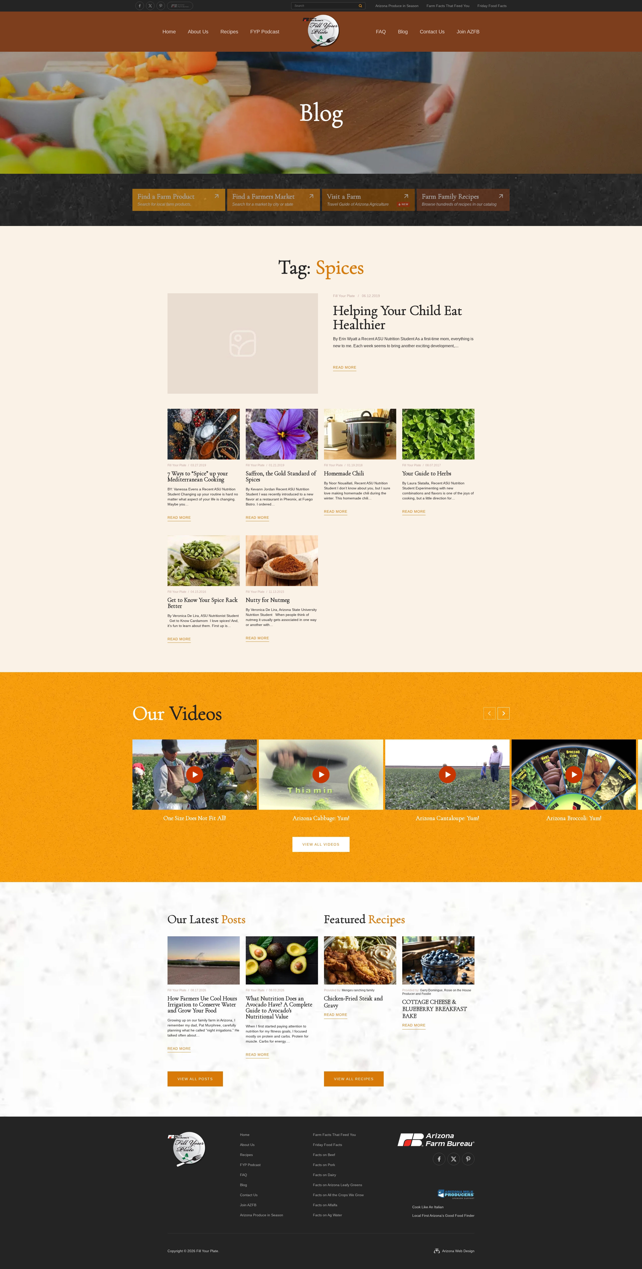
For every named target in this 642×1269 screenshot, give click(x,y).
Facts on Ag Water (327, 1215)
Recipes (229, 31)
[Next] (504, 713)
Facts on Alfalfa (325, 1205)
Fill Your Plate (207, 1251)
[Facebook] (139, 6)
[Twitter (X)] (150, 6)
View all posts (195, 1079)
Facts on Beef (324, 1155)
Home (169, 31)
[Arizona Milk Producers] (455, 1194)
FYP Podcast (264, 31)
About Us (198, 31)
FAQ (381, 31)
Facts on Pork (324, 1165)
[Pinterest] (160, 6)
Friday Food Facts (492, 6)
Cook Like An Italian (428, 1207)
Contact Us (432, 31)
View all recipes (354, 1079)
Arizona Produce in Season (397, 6)
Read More (344, 367)
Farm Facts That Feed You (448, 6)
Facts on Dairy (324, 1175)
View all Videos (321, 844)
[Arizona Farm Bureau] (180, 6)
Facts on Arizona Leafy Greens (337, 1185)
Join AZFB (468, 31)
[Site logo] (187, 1175)
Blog (403, 31)
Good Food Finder (459, 1216)
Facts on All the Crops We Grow (338, 1195)
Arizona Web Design (458, 1251)
